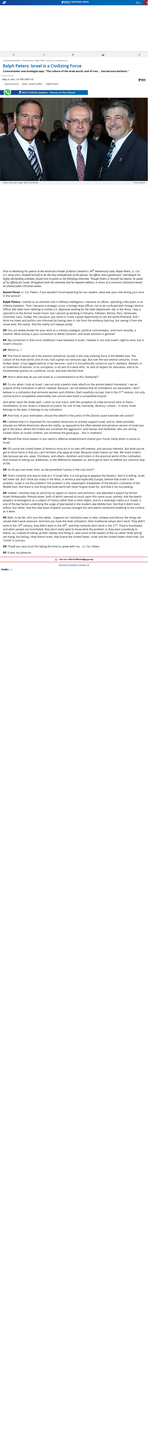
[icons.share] (145, 3)
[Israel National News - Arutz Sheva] (75, 2)
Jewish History (11, 84)
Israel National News (12, 61)
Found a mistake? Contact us (74, 565)
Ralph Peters (52, 84)
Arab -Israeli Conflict (32, 84)
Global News (28, 61)
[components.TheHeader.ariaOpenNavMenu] (23, 2)
